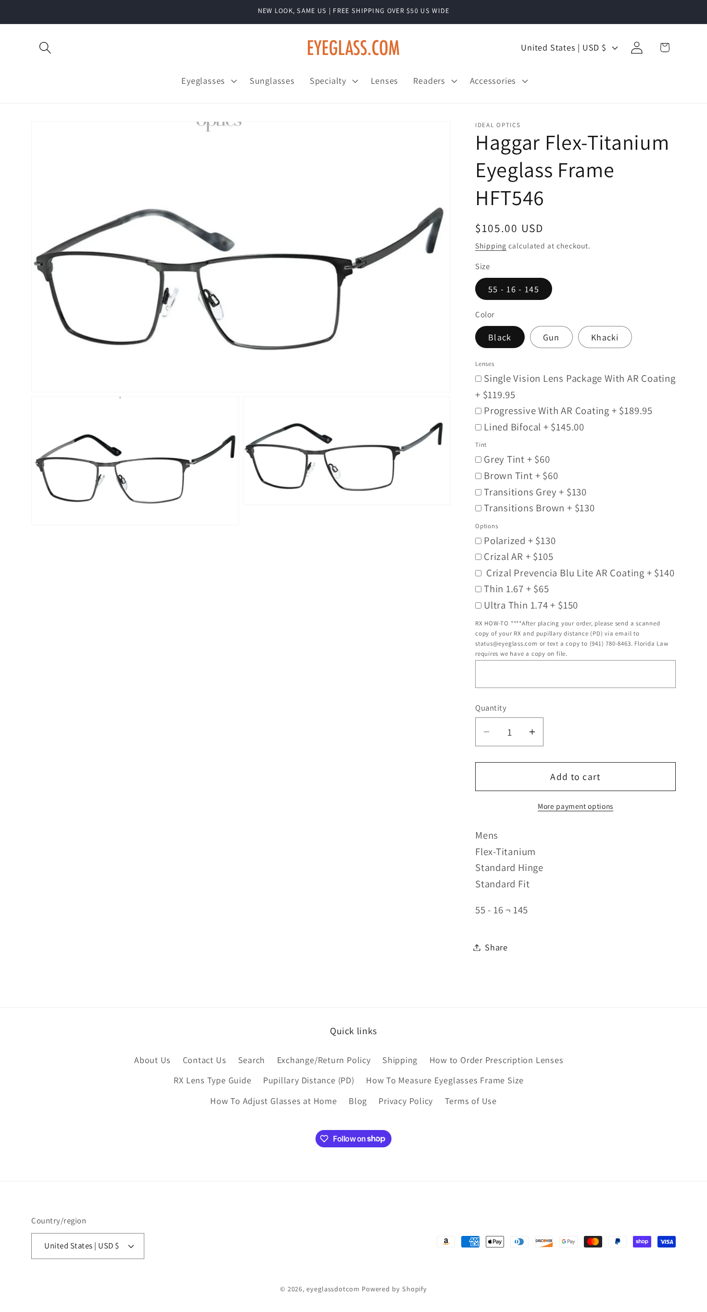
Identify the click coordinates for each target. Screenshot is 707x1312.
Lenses (484, 363)
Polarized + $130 (520, 539)
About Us (152, 1059)
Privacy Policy (406, 1100)
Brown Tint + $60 (521, 474)
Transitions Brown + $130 (539, 507)
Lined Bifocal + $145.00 (534, 426)
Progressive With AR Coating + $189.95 (568, 410)
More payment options (575, 806)
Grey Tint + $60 (517, 459)
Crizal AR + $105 (518, 556)
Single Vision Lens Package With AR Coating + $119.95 (575, 386)
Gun (551, 336)
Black (500, 336)
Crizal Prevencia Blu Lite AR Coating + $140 (579, 572)
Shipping (490, 245)
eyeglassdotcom (333, 1288)
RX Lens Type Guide (212, 1080)
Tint (481, 445)
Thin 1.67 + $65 (516, 588)
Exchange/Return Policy (324, 1059)
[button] (45, 47)
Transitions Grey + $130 (535, 491)
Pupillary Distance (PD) (308, 1080)
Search (251, 1059)
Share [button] (496, 947)
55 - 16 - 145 (513, 289)
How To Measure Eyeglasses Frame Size (445, 1080)
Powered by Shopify (394, 1288)
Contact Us (205, 1059)
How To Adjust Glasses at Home (273, 1100)
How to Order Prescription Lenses (496, 1059)
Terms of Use (471, 1100)
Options (486, 525)
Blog (358, 1100)
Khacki (605, 336)
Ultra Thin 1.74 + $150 (531, 604)
